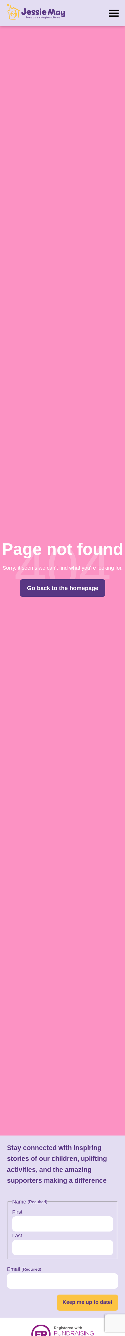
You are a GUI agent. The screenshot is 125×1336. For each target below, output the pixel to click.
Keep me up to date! (87, 1302)
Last (17, 1236)
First (17, 1212)
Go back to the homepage (62, 588)
